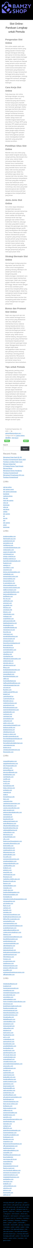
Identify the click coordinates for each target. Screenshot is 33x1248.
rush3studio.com (8, 777)
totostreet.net (7, 1030)
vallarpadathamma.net (10, 830)
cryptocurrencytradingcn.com (12, 932)
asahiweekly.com (8, 1072)
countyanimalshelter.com (11, 943)
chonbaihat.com (8, 656)
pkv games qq (16, 1205)
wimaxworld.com (8, 641)
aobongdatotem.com (9, 999)
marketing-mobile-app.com (11, 879)
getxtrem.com (7, 870)
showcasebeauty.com (10, 585)
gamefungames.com (9, 1052)
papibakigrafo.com (9, 712)
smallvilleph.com (8, 618)
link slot (5, 498)
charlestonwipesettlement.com (12, 937)
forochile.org (7, 632)
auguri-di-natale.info (9, 552)
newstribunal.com (8, 990)
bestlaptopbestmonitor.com (11, 669)
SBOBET (8, 438)
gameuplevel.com (8, 1041)
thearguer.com (7, 877)
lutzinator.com (7, 1123)
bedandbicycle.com (9, 1077)
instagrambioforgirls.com (10, 863)
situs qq (5, 503)
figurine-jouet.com (8, 1168)
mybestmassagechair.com (11, 685)
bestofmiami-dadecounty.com (12, 1006)
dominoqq (6, 505)
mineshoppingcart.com (10, 1010)
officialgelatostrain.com (10, 1146)
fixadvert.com (7, 563)
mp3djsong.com (8, 545)
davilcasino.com (8, 1032)
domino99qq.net (8, 770)
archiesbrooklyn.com (9, 649)
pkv (4, 520)
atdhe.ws (6, 678)
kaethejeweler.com (9, 1148)
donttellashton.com (9, 774)
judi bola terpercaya (9, 1233)
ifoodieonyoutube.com (10, 1008)
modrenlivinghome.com (10, 1175)
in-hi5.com (6, 783)
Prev (7, 441)
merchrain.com (7, 1181)
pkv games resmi (8, 489)
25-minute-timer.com (9, 1055)
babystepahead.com (9, 950)
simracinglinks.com (9, 578)
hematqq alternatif (8, 1236)
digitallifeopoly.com (9, 1019)
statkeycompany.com (9, 589)
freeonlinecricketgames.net (11, 643)
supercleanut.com (8, 1075)
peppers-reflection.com (10, 968)
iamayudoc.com (8, 1066)
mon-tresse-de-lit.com (10, 1159)
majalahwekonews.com (10, 763)
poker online (7, 1205)
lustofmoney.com (8, 963)
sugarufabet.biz (8, 1161)
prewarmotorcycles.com (10, 576)
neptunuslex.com (8, 550)
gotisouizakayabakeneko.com (12, 812)
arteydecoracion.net (9, 665)
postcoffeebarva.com (9, 823)
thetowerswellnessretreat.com (12, 1143)
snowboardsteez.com (9, 861)
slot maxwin (15, 1213)
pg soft (13, 1209)
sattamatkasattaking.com (11, 1150)
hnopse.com (7, 959)
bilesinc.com (7, 612)
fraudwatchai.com (8, 1035)
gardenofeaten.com (9, 854)
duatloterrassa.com (9, 1115)
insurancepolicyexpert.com (11, 587)
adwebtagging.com (9, 945)
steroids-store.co (8, 663)
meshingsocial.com (9, 874)
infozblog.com (7, 654)
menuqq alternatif (8, 1202)
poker (5, 525)
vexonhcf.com (7, 570)
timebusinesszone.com (10, 965)
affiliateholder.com (9, 974)
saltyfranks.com (8, 601)
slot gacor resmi (24, 1216)
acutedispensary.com (9, 928)
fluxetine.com (7, 689)
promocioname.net (9, 638)
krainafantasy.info (8, 785)
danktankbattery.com (9, 885)
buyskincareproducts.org (10, 736)
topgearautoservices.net (10, 1166)
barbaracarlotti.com (9, 727)
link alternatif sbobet (17, 1229)
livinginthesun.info (9, 797)
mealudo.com (7, 888)
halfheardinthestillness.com (11, 683)
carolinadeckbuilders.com (11, 592)
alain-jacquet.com (8, 810)
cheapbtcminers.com (9, 1061)
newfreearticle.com (9, 850)
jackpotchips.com (8, 1092)
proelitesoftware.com (9, 1095)
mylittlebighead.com (9, 1068)
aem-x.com (6, 1037)
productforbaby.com (9, 837)
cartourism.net (7, 721)
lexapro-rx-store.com (9, 734)
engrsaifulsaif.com (9, 1059)
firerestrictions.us (8, 647)
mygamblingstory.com (10, 761)
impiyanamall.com (9, 1026)
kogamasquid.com (9, 741)
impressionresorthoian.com (11, 914)
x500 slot (11, 1211)
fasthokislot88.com (9, 1088)
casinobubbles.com (9, 1021)
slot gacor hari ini (21, 1209)
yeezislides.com (8, 997)
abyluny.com (7, 1190)
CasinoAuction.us (8, 698)
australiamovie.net (9, 541)
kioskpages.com (8, 1137)
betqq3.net (6, 694)
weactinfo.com (7, 872)
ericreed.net (7, 687)
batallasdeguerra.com (10, 623)
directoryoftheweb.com (10, 772)
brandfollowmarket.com (10, 939)
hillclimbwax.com (8, 957)
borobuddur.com (8, 1048)
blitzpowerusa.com (9, 852)
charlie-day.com (8, 890)
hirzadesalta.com (8, 1017)
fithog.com (6, 667)
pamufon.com (7, 1117)
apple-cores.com (8, 723)
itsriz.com (6, 799)
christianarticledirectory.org (11, 749)
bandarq (19, 1218)
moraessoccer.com (9, 629)
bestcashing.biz (8, 645)
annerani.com (7, 603)
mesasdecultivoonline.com (11, 843)
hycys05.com (7, 857)
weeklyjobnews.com (9, 941)
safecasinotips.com (9, 1090)
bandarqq (6, 494)
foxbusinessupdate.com (10, 894)
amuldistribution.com (9, 1046)
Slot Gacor (15, 438)
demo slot (26, 1211)
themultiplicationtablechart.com (13, 743)
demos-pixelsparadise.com (11, 572)
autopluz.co (6, 565)
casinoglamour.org (9, 745)
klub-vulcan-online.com (10, 1103)
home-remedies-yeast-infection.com (14, 1001)
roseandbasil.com (8, 674)
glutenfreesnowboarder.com (12, 1130)
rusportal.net (7, 792)
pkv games (6, 514)
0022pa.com (7, 607)
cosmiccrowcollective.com (11, 808)
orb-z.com (6, 839)
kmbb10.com (7, 868)
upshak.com (7, 908)
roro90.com (6, 779)
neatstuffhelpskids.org (10, 627)
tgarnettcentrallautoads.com (11, 561)
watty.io (5, 794)
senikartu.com (7, 790)
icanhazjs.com (7, 714)
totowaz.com (7, 934)
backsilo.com (7, 910)
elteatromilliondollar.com (10, 825)
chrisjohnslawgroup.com (10, 1101)
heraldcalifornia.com (9, 1079)
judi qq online (7, 487)
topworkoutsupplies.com (10, 1012)
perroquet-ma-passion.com (11, 1172)
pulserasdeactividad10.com (11, 725)
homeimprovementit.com (10, 988)
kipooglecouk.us (8, 701)
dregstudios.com (8, 625)
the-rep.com (7, 598)
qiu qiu (5, 518)
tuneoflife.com (7, 970)
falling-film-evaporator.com (11, 919)
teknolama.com (8, 834)
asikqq (5, 511)
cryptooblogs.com (8, 1039)
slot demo (6, 509)
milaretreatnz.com (8, 614)
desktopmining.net (9, 729)
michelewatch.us (8, 554)
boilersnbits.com (8, 845)
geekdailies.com (8, 1179)
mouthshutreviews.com (10, 1015)
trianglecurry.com (8, 1139)
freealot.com (7, 1070)
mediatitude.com (8, 574)
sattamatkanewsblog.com (11, 930)
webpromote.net (8, 661)
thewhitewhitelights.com (10, 676)
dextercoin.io (7, 747)
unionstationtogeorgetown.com (12, 1063)
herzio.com (6, 781)
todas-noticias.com (9, 788)
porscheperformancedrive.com (12, 1119)
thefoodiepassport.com (10, 707)
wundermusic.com (9, 1050)
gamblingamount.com (10, 954)
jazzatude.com (7, 605)
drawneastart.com (8, 1086)
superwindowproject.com (11, 709)
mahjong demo (7, 496)
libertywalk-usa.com (9, 538)
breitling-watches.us (9, 558)
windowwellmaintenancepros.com (13, 972)
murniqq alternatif (22, 1233)
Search (5, 445)
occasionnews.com (9, 961)
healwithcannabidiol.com (11, 1135)
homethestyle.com (9, 1044)
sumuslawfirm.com (9, 921)
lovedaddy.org (7, 897)
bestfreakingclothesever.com (12, 917)
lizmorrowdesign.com (9, 1132)
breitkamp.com (7, 1106)
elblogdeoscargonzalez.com (12, 658)
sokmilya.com (7, 1188)
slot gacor (7, 1213)
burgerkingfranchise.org (10, 828)
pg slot (5, 1211)
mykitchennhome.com (10, 703)
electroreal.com (8, 1004)
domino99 (21, 1222)
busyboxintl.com (8, 819)
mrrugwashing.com (9, 901)
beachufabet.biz (8, 1157)
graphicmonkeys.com (9, 1081)
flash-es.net (6, 905)
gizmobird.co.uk (8, 543)
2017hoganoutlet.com (10, 765)
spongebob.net (7, 817)
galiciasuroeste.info (9, 621)
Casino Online (20, 435)
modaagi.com (7, 616)
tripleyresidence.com (9, 1108)
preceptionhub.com (9, 995)
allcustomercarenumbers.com (12, 1097)
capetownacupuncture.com (11, 803)
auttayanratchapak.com (10, 821)
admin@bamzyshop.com (13, 433)
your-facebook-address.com (12, 1170)
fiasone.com (7, 883)
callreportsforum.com (9, 1186)
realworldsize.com (9, 832)
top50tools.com (8, 596)
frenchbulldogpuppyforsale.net (12, 738)
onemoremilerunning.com (11, 859)
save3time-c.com (8, 567)
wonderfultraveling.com (10, 636)
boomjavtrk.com (8, 1192)
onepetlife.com (7, 1152)
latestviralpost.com (9, 848)
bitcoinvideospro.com (9, 805)
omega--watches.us (9, 556)
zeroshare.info (7, 609)
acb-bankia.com (8, 903)
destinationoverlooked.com (11, 952)
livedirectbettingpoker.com (11, 892)
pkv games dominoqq (10, 491)
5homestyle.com (8, 752)
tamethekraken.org (9, 1121)
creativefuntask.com (9, 1057)
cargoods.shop (7, 801)
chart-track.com (8, 634)
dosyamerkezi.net (8, 581)
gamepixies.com (8, 1083)
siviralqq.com (7, 912)
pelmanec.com (7, 768)
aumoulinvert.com (8, 705)
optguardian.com (8, 1028)
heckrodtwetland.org (9, 681)
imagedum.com (8, 1141)
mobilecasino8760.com (10, 692)
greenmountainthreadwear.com (13, 925)
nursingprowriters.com (10, 923)
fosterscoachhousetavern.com (12, 841)
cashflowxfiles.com (9, 865)
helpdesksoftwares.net (10, 984)
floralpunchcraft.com (9, 881)
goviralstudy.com (8, 718)
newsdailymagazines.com (11, 992)
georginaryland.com (9, 672)
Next (26, 441)
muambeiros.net (8, 652)
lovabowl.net (7, 986)
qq (4, 516)
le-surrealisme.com (9, 583)
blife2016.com (7, 1128)
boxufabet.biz (7, 1163)
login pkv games (8, 500)
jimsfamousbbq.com (9, 536)
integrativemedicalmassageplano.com (15, 899)
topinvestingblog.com (9, 594)
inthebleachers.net (9, 732)
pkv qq (21, 1225)
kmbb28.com (7, 1183)
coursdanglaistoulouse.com (11, 547)
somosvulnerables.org (10, 1112)
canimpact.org (7, 716)
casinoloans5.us (8, 696)
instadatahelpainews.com (11, 1177)
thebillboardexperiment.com (12, 1155)
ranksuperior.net (8, 948)
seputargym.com (8, 1024)
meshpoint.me (7, 814)
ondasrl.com (7, 1126)
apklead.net (6, 1195)
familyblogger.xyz (8, 1099)
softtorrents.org (7, 1110)
